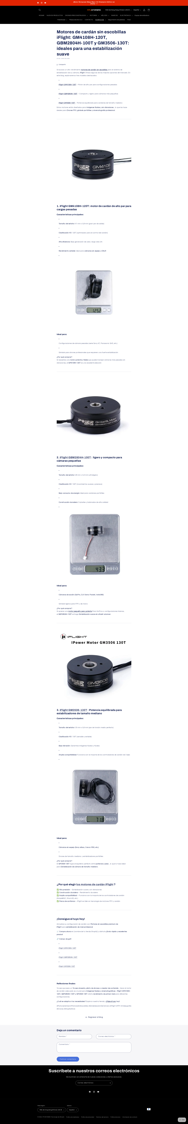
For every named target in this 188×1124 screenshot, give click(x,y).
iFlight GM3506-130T (73, 710)
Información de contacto (129, 1117)
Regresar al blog (95, 1017)
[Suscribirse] (110, 1083)
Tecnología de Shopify (57, 1117)
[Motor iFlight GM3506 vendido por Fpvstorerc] (95, 833)
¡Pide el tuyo (111, 1001)
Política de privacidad (87, 1117)
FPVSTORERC (46, 1117)
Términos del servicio (102, 1117)
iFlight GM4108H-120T (67, 948)
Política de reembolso (72, 1117)
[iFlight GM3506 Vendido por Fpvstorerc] (94, 704)
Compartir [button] (62, 64)
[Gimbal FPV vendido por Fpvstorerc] (95, 330)
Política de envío (115, 1117)
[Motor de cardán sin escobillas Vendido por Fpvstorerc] (95, 581)
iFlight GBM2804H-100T (75, 457)
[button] (40, 10)
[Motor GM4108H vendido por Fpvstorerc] (94, 200)
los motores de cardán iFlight (94, 884)
